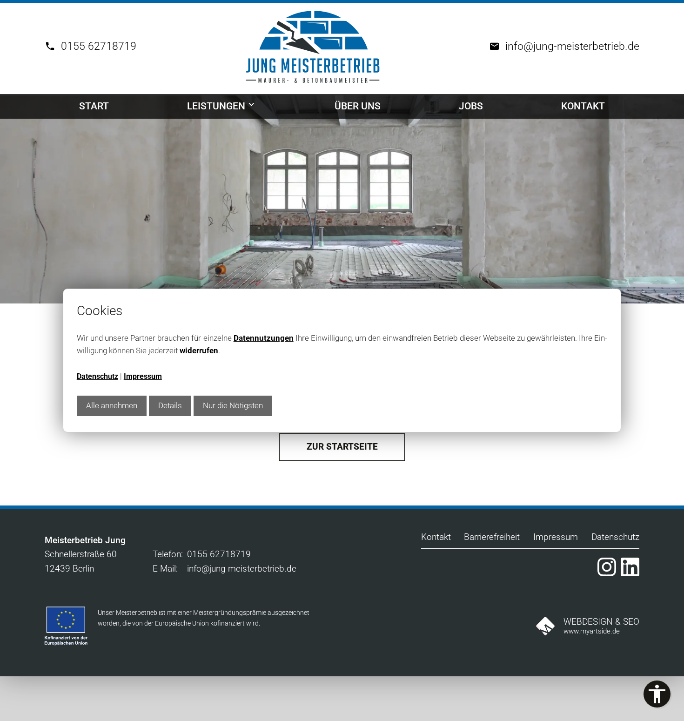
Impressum (143, 376)
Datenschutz (97, 376)
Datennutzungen (264, 338)
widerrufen (199, 350)
